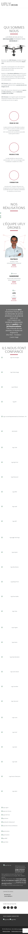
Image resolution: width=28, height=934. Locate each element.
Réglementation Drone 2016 (18, 931)
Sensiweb (21, 929)
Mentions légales (6, 931)
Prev (2, 323)
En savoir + (14, 266)
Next (26, 323)
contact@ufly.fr (8, 896)
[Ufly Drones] (9, 4)
